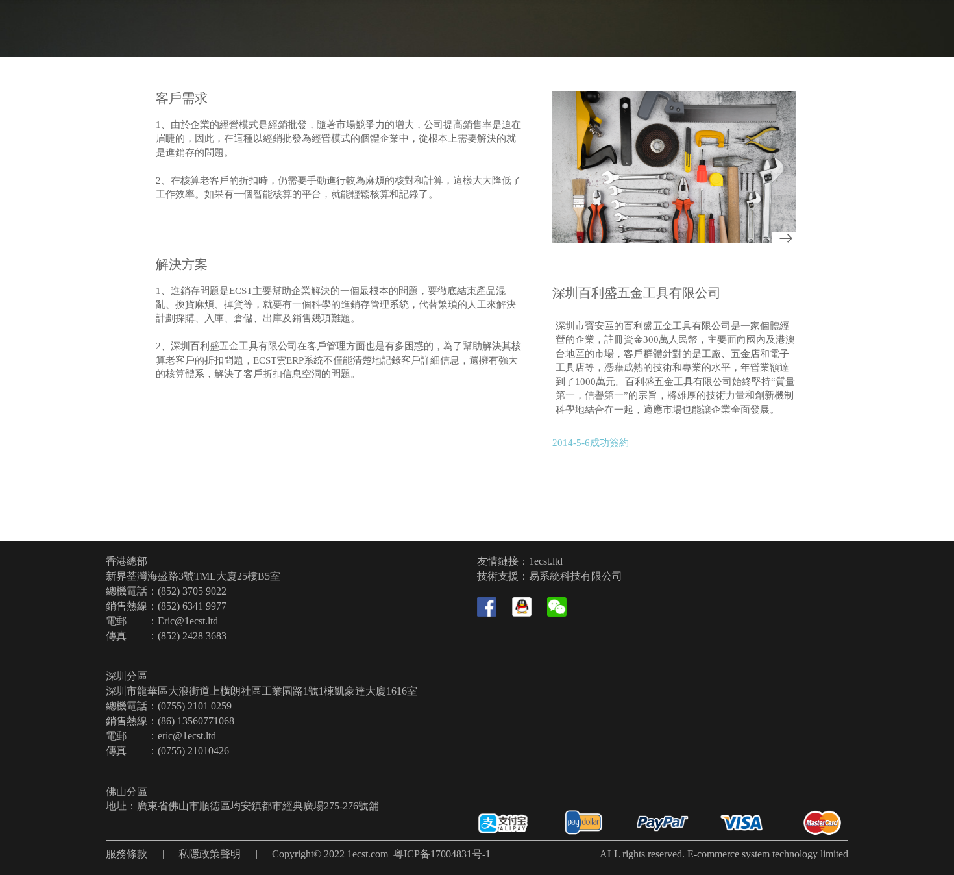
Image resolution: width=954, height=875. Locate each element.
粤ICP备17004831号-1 (442, 853)
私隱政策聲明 (209, 853)
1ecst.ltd (546, 561)
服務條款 (126, 853)
